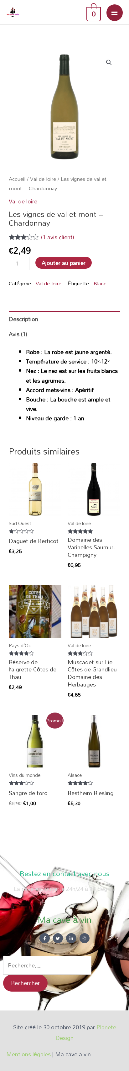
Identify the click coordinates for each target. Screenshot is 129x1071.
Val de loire (43, 179)
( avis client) (57, 237)
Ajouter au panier (63, 262)
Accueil (17, 179)
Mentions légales (29, 1054)
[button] (109, 62)
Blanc (100, 283)
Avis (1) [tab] (18, 334)
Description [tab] (23, 319)
